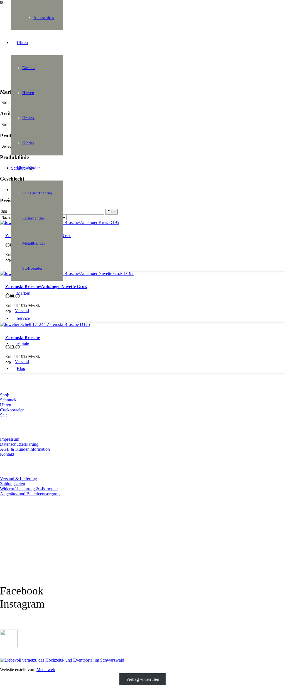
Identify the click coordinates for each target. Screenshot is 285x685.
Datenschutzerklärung (19, 444)
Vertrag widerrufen (142, 679)
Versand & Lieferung (18, 478)
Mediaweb (45, 669)
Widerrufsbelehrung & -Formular (29, 488)
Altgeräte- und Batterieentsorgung (30, 493)
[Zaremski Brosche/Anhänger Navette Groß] (67, 273)
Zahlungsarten (12, 483)
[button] (13, 683)
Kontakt (7, 454)
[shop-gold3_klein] (9, 645)
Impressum (9, 439)
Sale (4, 415)
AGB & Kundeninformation (25, 449)
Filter (111, 212)
